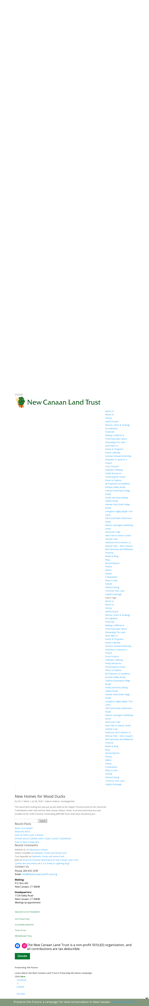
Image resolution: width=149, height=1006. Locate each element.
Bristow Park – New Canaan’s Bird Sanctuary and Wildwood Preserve (119, 549)
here (22, 976)
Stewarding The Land (115, 442)
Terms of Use (20, 930)
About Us (109, 411)
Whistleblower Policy (23, 936)
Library (108, 573)
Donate (108, 583)
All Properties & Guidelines (117, 483)
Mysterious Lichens (39, 849)
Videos (108, 570)
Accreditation (111, 428)
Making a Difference (114, 435)
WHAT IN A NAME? (24, 828)
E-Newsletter (111, 577)
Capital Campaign (113, 594)
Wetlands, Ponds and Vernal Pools (50, 853)
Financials (109, 431)
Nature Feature (52, 801)
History (108, 418)
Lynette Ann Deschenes (26, 863)
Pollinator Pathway (114, 469)
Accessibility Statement (24, 924)
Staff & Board (111, 421)
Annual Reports (112, 563)
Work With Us (111, 445)
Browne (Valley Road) (115, 487)
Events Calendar (112, 452)
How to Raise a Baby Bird (27, 842)
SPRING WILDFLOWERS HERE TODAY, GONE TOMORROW (43, 838)
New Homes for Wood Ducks (40, 796)
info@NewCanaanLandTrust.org (39, 874)
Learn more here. (123, 1002)
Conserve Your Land (114, 590)
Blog (107, 559)
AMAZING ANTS (22, 831)
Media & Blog (111, 556)
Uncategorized (67, 801)
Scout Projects (112, 466)
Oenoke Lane (111, 539)
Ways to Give (111, 580)
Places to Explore (113, 480)
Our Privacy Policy (22, 919)
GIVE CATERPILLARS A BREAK (29, 835)
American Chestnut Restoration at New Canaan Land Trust (50, 860)
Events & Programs (114, 449)
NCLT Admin (24, 801)
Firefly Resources (113, 473)
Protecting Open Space (116, 438)
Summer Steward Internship (118, 456)
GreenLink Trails (112, 532)
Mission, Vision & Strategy (117, 425)
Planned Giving (112, 587)
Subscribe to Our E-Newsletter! (27, 912)
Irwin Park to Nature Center (118, 535)
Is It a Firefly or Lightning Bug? (55, 863)
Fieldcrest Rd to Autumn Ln (118, 542)
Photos (108, 566)
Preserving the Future (115, 476)
